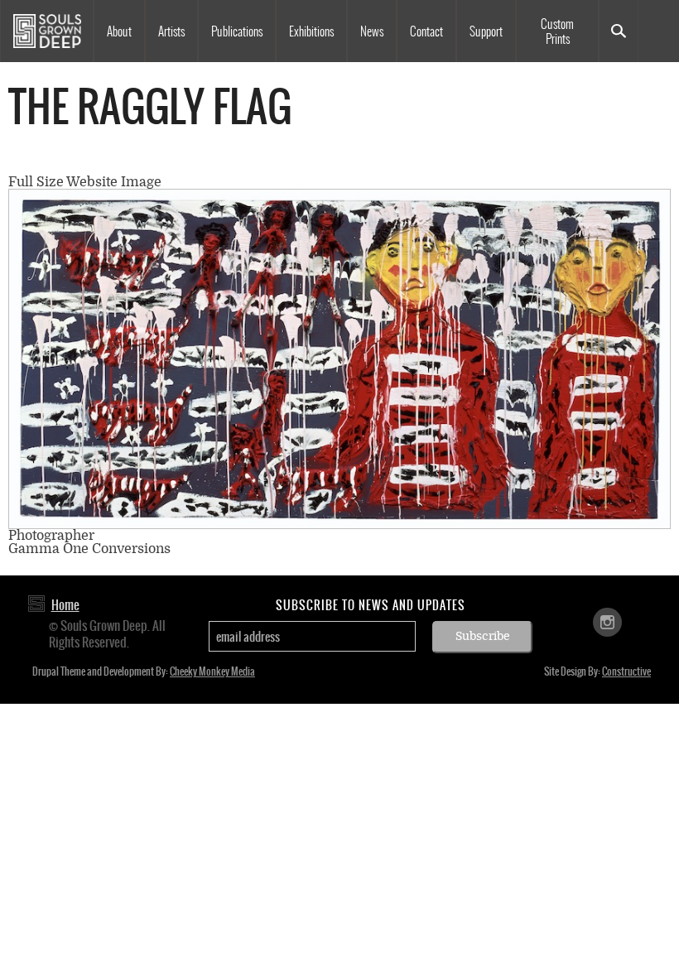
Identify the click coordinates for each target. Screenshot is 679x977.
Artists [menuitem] (171, 31)
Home (65, 604)
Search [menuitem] (618, 31)
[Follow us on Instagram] (607, 621)
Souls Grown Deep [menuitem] (47, 31)
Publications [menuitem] (236, 31)
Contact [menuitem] (426, 31)
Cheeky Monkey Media (212, 671)
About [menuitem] (119, 31)
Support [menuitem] (486, 31)
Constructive (626, 671)
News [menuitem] (371, 31)
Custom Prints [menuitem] (557, 31)
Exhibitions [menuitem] (311, 31)
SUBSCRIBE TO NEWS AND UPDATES (370, 605)
